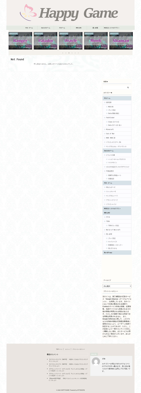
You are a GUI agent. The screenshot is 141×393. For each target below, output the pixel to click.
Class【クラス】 (114, 122)
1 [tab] (63, 53)
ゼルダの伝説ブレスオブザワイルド (117, 167)
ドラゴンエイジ (111, 204)
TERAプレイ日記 (113, 225)
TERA (108, 221)
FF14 (108, 217)
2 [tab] (66, 53)
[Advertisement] (119, 66)
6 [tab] (78, 53)
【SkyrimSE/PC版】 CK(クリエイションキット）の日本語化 (68, 378)
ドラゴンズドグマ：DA (113, 142)
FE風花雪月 (110, 171)
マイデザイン (112, 162)
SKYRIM (108, 102)
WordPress (108, 253)
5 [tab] (75, 53)
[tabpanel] (20, 41)
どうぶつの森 (110, 155)
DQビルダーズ (110, 187)
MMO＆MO (78, 28)
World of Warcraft (113, 230)
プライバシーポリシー (78, 349)
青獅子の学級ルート (114, 175)
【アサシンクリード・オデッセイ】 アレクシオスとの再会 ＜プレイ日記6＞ (68, 370)
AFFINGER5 (81, 390)
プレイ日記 (112, 110)
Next (130, 43)
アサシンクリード (112, 200)
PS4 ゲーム (29, 28)
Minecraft (110, 129)
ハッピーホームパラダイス (117, 159)
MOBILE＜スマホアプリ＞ (112, 28)
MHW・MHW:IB (110, 138)
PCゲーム (62, 28)
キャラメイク (112, 242)
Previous (10, 43)
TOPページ (59, 349)
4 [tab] (72, 53)
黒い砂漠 (95, 28)
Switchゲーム (45, 28)
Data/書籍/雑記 (113, 113)
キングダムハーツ (112, 196)
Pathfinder (110, 118)
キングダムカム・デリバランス (116, 146)
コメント (67, 349)
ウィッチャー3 (111, 191)
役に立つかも (112, 248)
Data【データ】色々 (115, 125)
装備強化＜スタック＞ (115, 245)
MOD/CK (110, 107)
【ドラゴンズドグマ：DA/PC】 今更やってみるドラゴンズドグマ (68, 360)
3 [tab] (69, 53)
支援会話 (111, 179)
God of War (110, 134)
